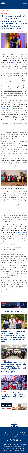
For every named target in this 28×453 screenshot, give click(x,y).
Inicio (2, 10)
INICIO (5, 432)
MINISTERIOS (14, 436)
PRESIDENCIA (13, 432)
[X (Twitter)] (7, 440)
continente (4, 70)
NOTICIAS (22, 432)
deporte (3, 108)
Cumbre (11, 295)
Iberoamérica (20, 232)
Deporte (4, 13)
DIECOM (23, 434)
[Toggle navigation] (25, 5)
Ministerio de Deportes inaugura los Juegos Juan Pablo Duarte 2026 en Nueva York (13, 396)
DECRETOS (5, 434)
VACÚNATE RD (14, 434)
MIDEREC (4, 295)
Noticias (8, 10)
